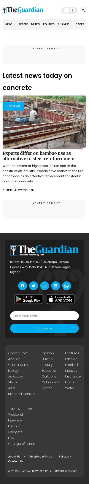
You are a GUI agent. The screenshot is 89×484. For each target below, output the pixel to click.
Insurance (73, 376)
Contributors (18, 353)
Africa (12, 382)
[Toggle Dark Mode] (69, 10)
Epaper (23, 24)
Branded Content (21, 394)
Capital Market (19, 365)
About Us (14, 456)
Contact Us (16, 461)
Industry (71, 370)
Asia (11, 388)
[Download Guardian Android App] (28, 299)
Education (49, 370)
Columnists (50, 382)
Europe (47, 359)
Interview (15, 420)
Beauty (47, 365)
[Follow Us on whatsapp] (66, 285)
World (69, 388)
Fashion (71, 359)
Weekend (15, 414)
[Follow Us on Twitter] (33, 285)
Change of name (21, 444)
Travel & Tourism (20, 409)
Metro (35, 24)
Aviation (14, 359)
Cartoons (49, 376)
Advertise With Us (40, 456)
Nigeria (47, 388)
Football (71, 365)
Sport (80, 24)
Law (11, 438)
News (9, 24)
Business (64, 24)
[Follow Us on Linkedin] (55, 285)
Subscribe (44, 328)
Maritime (72, 382)
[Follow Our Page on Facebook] (22, 285)
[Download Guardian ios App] (61, 299)
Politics (49, 24)
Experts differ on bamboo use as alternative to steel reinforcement (39, 155)
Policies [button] (64, 456)
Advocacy (16, 376)
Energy (13, 370)
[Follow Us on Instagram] (44, 285)
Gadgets (15, 432)
